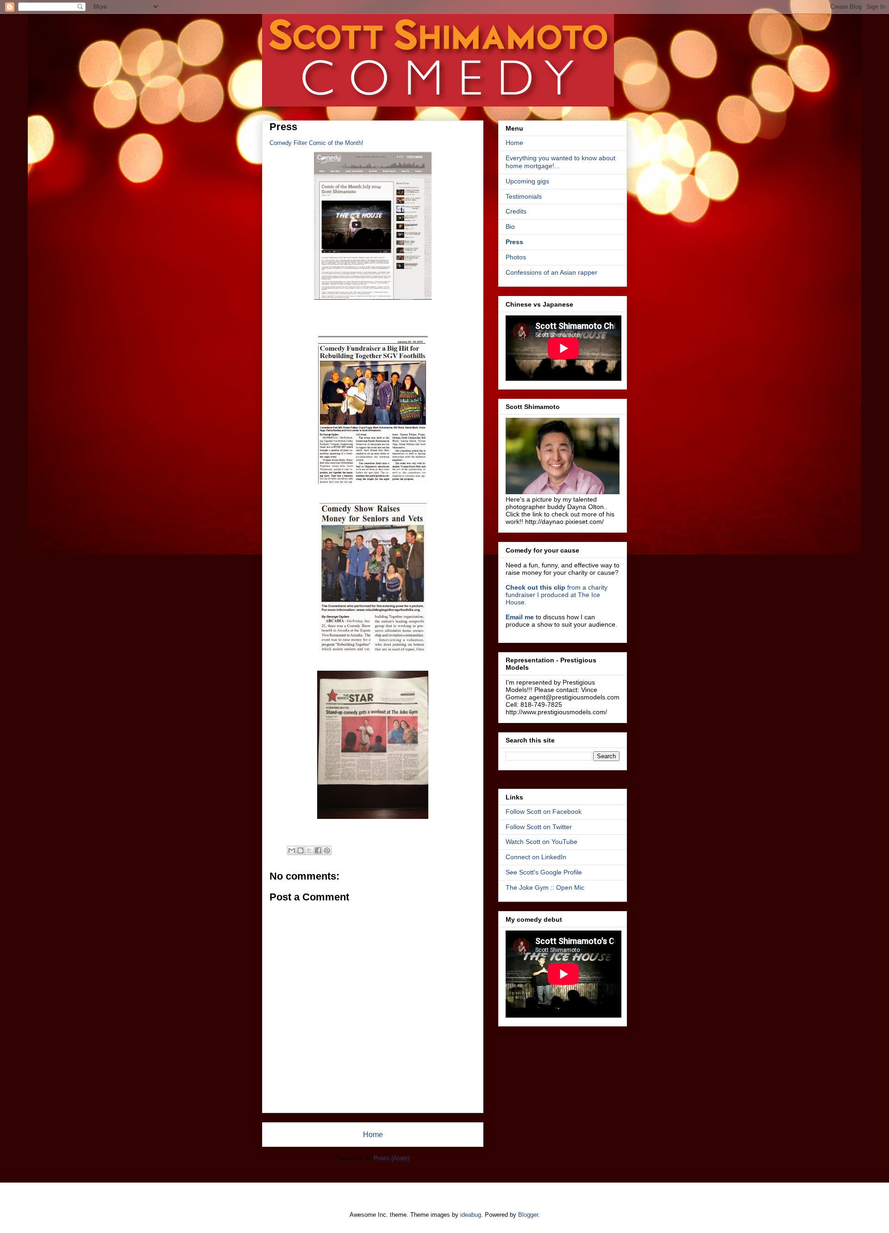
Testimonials (524, 196)
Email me (520, 617)
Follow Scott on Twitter (539, 826)
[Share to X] (309, 850)
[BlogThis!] (300, 850)
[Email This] (291, 850)
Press (514, 241)
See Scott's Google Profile (544, 872)
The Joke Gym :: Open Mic (545, 887)
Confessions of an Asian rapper (551, 272)
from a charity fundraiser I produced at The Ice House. (556, 595)
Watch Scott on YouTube (541, 841)
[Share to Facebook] (318, 850)
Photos (516, 257)
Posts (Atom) (391, 1158)
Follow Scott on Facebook (544, 811)
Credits (516, 211)
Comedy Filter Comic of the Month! (316, 142)
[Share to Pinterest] (327, 850)
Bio (510, 226)
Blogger (528, 1214)
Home (373, 1135)
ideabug (470, 1214)
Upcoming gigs (527, 181)
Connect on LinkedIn (536, 857)
